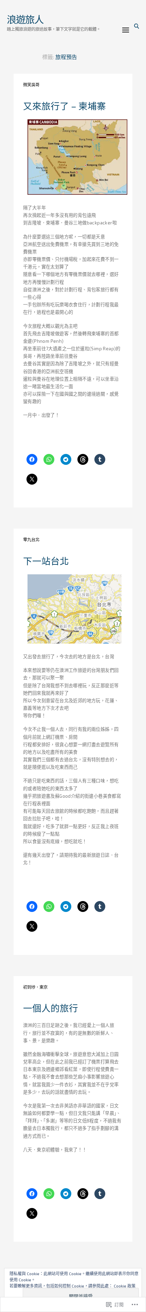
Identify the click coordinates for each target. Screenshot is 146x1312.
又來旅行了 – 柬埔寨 (64, 105)
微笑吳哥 (31, 84)
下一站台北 (46, 560)
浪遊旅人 (25, 19)
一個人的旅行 (50, 1007)
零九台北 (31, 539)
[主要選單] (126, 30)
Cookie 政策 (124, 1285)
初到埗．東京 (35, 987)
